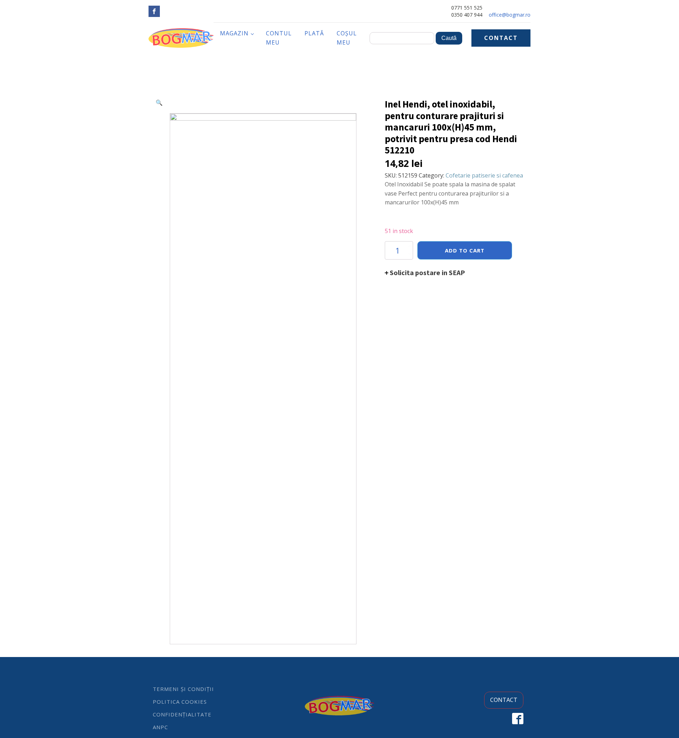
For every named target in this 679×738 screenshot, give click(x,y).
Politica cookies (180, 701)
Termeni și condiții (183, 688)
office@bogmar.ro (509, 14)
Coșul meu (347, 37)
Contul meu (279, 37)
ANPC (160, 727)
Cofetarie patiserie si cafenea (484, 175)
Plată (314, 33)
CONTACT (501, 38)
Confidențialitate (182, 714)
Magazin (234, 33)
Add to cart (464, 250)
